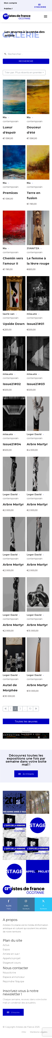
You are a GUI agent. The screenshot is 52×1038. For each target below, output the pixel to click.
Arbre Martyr (37, 444)
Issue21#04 (12, 444)
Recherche (26, 61)
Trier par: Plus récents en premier (23, 72)
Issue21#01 (35, 324)
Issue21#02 (12, 384)
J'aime (9, 904)
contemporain (10, 121)
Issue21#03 (36, 384)
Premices (10, 193)
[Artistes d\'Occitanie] (17, 16)
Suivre (26, 904)
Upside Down (14, 324)
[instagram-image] (14, 807)
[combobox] (26, 54)
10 (30, 708)
